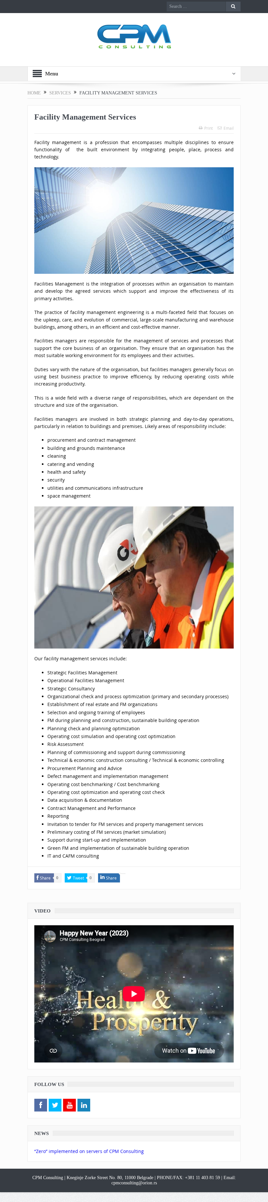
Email (229, 128)
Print (208, 128)
